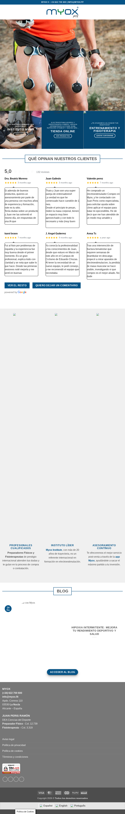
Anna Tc (91, 233)
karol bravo (11, 233)
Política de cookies (12, 751)
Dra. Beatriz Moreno (16, 178)
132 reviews (42, 172)
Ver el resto (17, 285)
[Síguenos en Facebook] (5, 779)
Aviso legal (8, 739)
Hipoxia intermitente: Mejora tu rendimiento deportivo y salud (94, 630)
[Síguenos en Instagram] (10, 779)
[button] (4, 12)
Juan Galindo (53, 178)
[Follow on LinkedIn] (16, 779)
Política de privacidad (14, 745)
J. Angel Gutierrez (56, 233)
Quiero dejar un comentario (57, 285)
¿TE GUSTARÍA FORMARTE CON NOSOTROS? (21, 125)
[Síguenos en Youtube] (21, 779)
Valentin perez (95, 178)
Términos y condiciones (15, 757)
